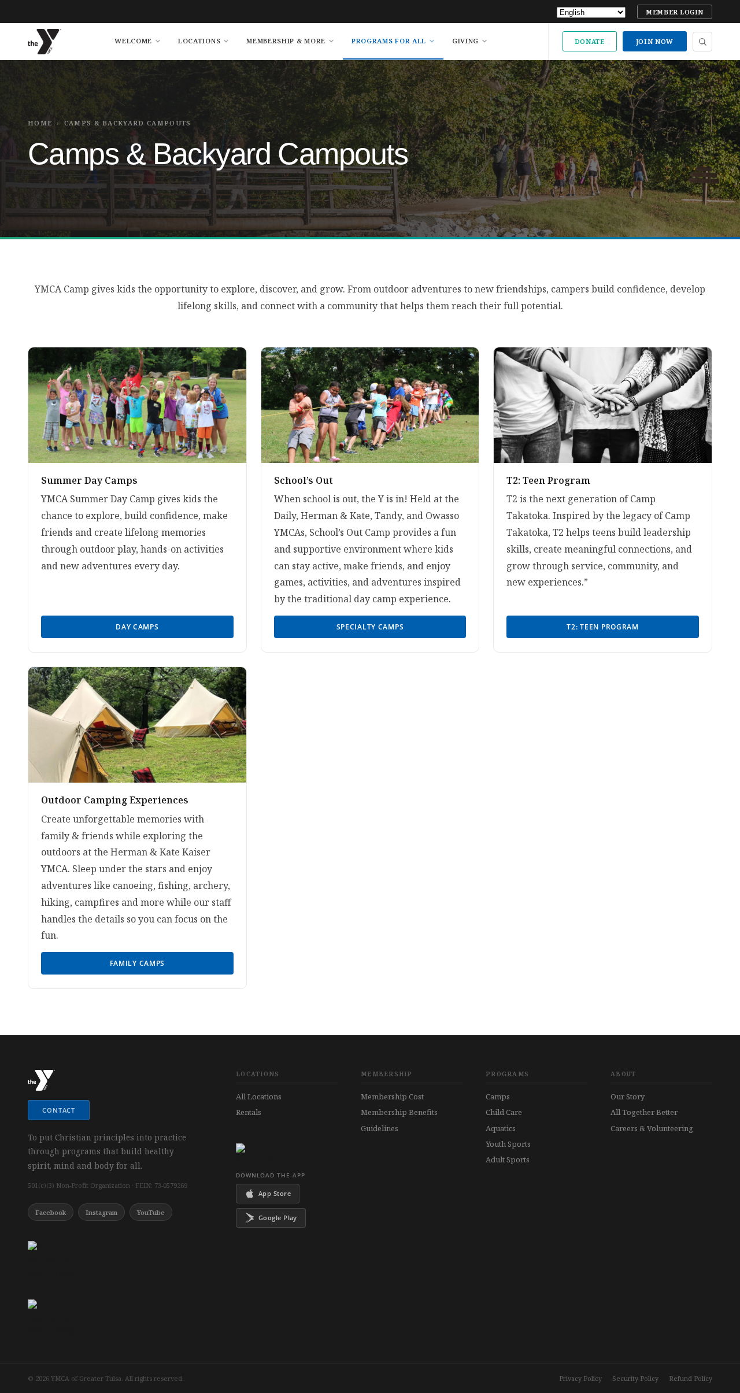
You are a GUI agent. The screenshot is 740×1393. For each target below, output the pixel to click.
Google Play (277, 1217)
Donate (590, 41)
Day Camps (137, 627)
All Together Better (644, 1112)
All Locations (259, 1096)
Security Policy (635, 1378)
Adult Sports (508, 1159)
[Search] (702, 41)
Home (40, 122)
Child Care (504, 1112)
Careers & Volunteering (651, 1128)
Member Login (675, 12)
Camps (498, 1096)
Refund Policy (690, 1378)
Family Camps (137, 963)
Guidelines (379, 1128)
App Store (274, 1193)
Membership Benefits (399, 1112)
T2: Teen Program (603, 627)
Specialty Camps (370, 627)
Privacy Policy (580, 1378)
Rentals (248, 1112)
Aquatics (501, 1128)
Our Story (627, 1096)
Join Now (655, 41)
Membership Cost (392, 1096)
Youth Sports (508, 1144)
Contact (58, 1110)
